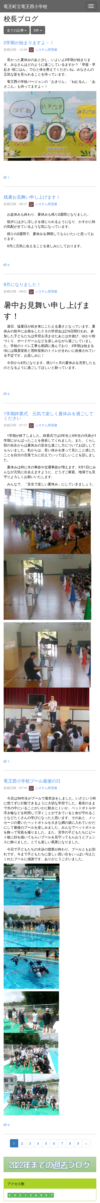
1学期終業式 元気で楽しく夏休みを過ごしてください (48, 415)
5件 (37, 30)
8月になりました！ (22, 284)
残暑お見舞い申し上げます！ (32, 196)
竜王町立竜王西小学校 (25, 6)
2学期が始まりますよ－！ (29, 42)
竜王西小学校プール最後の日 (34, 780)
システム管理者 (45, 49)
